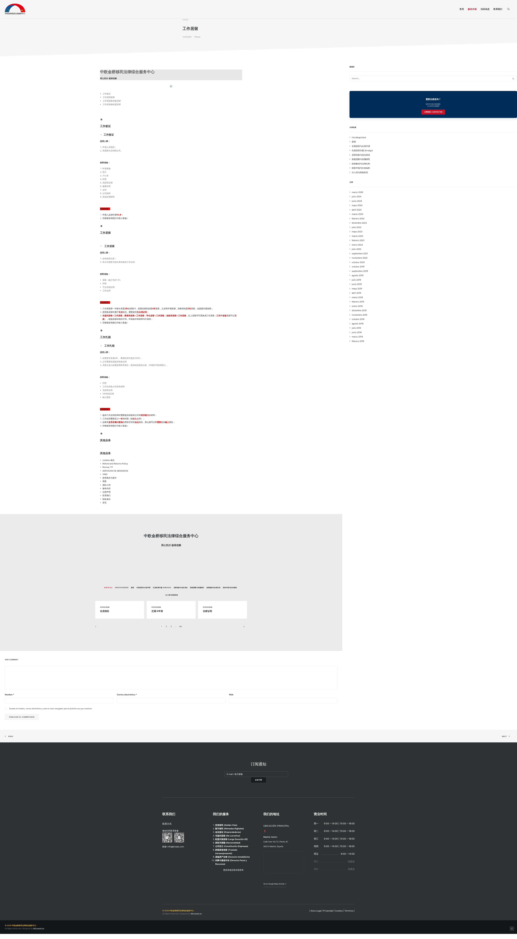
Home (185, 19)
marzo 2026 (357, 192)
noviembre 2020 (359, 258)
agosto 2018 (357, 323)
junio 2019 (357, 284)
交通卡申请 (157, 611)
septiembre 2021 (360, 253)
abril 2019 (356, 293)
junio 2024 (357, 201)
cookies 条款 (108, 460)
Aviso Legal (316, 910)
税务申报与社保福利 (361, 168)
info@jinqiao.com (175, 846)
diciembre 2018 (359, 310)
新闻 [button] (132, 587)
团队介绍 (106, 485)
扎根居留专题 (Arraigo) (362, 150)
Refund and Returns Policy (115, 463)
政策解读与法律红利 (361, 163)
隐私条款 (106, 499)
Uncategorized (359, 137)
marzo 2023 (357, 236)
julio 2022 (356, 249)
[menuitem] (462, 9)
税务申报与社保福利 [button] (230, 587)
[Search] (433, 78)
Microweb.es (196, 914)
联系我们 (497, 9)
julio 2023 (356, 227)
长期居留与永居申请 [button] (144, 587)
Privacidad (328, 910)
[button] (509, 9)
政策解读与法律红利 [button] (214, 587)
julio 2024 (356, 196)
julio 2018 (356, 328)
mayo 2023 (357, 231)
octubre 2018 (358, 319)
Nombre (9, 694)
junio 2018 (357, 332)
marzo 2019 (357, 297)
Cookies (339, 910)
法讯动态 (485, 9)
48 (180, 626)
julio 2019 (356, 280)
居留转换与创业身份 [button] (181, 587)
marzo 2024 (357, 214)
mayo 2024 (357, 205)
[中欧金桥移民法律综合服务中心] (15, 9)
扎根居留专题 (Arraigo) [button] (162, 587)
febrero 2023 (358, 240)
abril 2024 (356, 209)
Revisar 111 (107, 467)
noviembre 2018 (359, 315)
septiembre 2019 (360, 271)
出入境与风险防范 (360, 172)
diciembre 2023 (359, 223)
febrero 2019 (358, 301)
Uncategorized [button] (122, 587)
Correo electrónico (127, 694)
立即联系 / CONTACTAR (433, 112)
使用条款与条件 (109, 478)
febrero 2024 (358, 218)
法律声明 (106, 492)
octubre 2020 (358, 262)
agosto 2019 (357, 275)
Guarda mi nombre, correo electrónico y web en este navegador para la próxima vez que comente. (50, 708)
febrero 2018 (358, 341)
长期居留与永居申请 (361, 146)
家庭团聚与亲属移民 (361, 159)
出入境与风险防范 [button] (171, 595)
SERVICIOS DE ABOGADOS (115, 471)
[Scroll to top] (512, 928)
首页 (462, 9)
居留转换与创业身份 (361, 155)
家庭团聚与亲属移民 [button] (197, 587)
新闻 (354, 141)
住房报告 (104, 611)
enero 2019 (357, 306)
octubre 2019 (358, 266)
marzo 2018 (357, 336)
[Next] (243, 627)
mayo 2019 (357, 288)
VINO (104, 474)
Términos (348, 910)
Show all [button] (108, 587)
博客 (104, 481)
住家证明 (207, 611)
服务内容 (472, 9)
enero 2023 (357, 245)
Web (231, 694)
